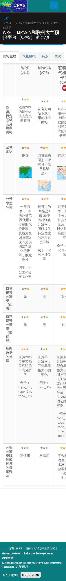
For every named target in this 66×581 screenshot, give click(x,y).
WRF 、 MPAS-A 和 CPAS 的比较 (35, 548)
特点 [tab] (45, 56)
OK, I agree (10, 575)
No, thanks (30, 575)
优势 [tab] (58, 56)
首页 (6, 18)
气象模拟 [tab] (29, 56)
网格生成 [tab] (9, 56)
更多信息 (21, 566)
